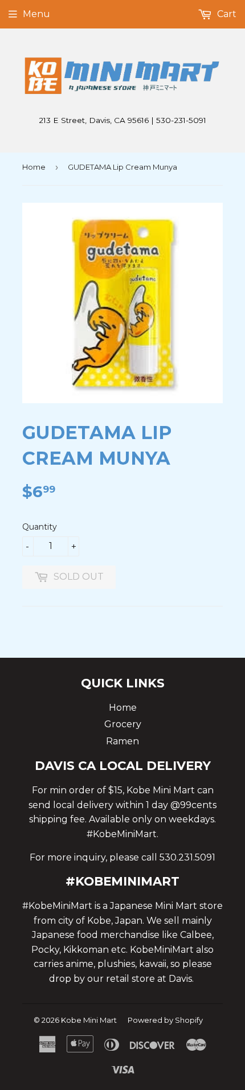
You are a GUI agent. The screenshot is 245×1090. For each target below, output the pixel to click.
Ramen (122, 741)
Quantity (39, 527)
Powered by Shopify (165, 1020)
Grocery (122, 724)
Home (34, 166)
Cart (225, 14)
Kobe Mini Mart (89, 1020)
